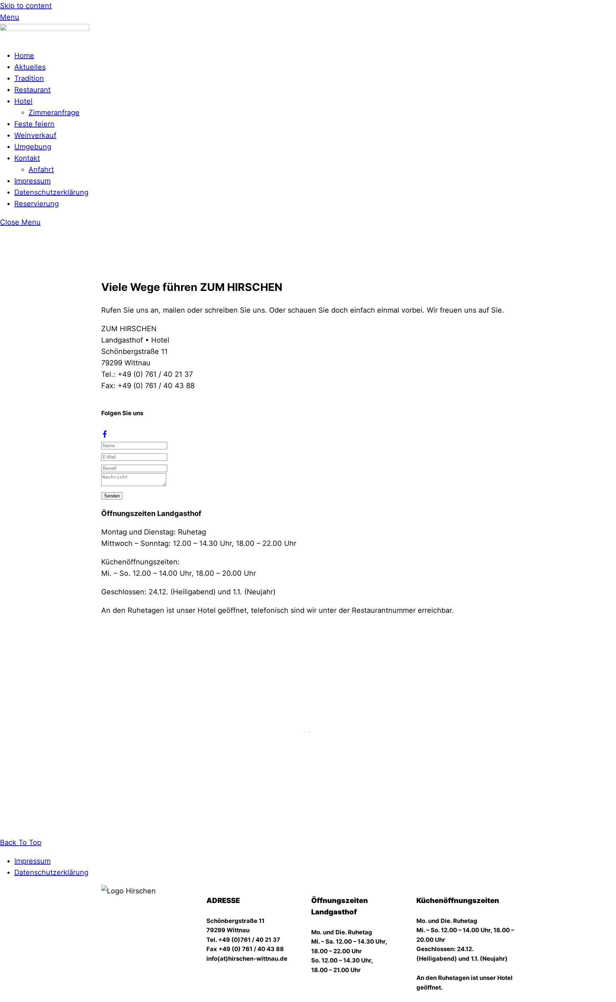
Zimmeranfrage (54, 112)
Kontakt (27, 158)
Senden (112, 496)
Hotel (23, 101)
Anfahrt (41, 169)
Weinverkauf (35, 135)
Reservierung (36, 203)
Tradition (29, 78)
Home (24, 55)
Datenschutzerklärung (51, 192)
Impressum (32, 181)
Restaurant (32, 89)
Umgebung (32, 146)
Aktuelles (30, 67)
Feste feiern (34, 124)
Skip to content (26, 5)
